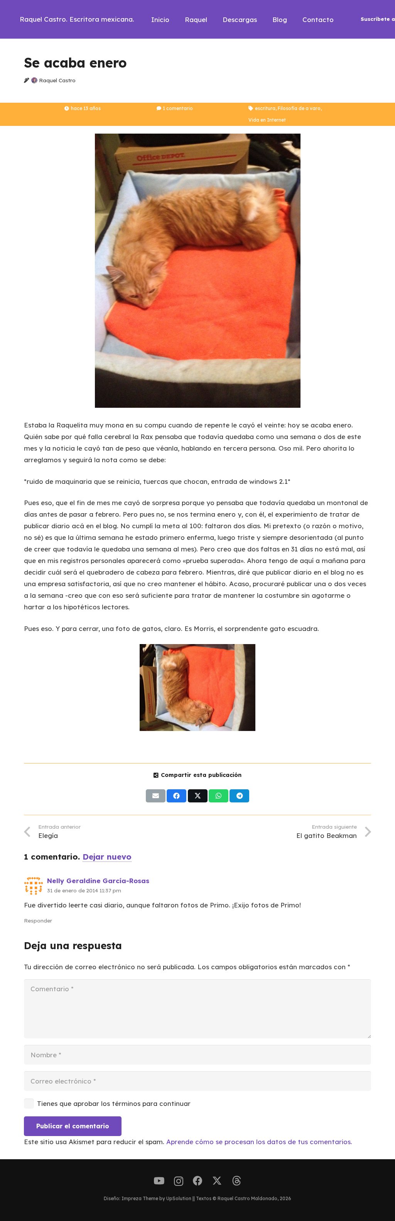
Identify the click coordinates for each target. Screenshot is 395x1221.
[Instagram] (178, 1181)
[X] (217, 1181)
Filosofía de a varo (299, 108)
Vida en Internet (267, 120)
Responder (38, 920)
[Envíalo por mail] (155, 795)
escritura (265, 108)
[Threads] (236, 1181)
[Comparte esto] (176, 795)
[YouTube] (159, 1180)
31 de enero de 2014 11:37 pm (84, 890)
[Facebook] (198, 1180)
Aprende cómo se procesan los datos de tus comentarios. (259, 1142)
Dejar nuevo (107, 856)
